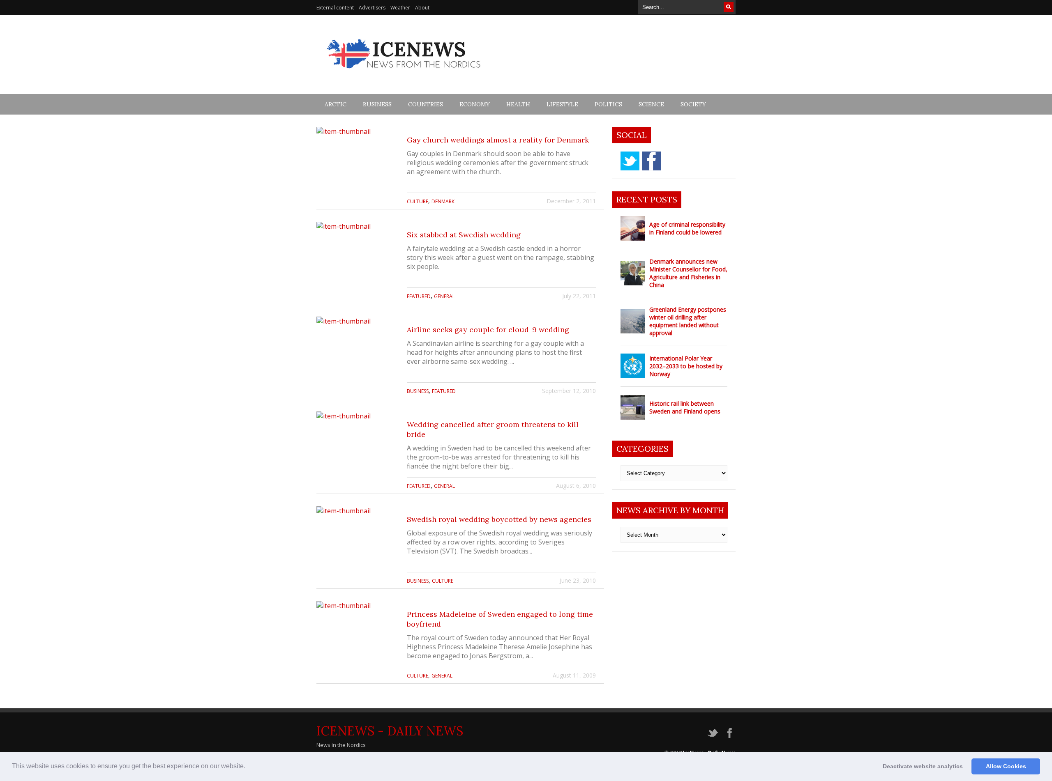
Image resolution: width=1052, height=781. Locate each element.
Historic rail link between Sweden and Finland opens (684, 407)
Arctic (335, 104)
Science (651, 104)
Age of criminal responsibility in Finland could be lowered (687, 228)
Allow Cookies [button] (1006, 766)
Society (693, 104)
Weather (400, 7)
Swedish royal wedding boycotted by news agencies (499, 519)
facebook (651, 161)
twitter (630, 161)
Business (377, 104)
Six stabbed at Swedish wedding (464, 234)
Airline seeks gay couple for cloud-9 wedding (488, 329)
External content (335, 7)
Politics (608, 104)
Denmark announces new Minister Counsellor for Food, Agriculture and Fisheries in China (688, 273)
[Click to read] (357, 168)
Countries (425, 104)
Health (518, 104)
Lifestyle (562, 104)
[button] (248, 767)
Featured (419, 296)
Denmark (442, 201)
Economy (474, 104)
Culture (417, 201)
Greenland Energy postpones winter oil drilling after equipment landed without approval (687, 321)
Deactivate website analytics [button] (923, 766)
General (444, 296)
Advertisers (372, 7)
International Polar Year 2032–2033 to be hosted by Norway (685, 366)
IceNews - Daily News (389, 731)
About (422, 7)
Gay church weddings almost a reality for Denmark (498, 140)
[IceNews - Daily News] (404, 73)
